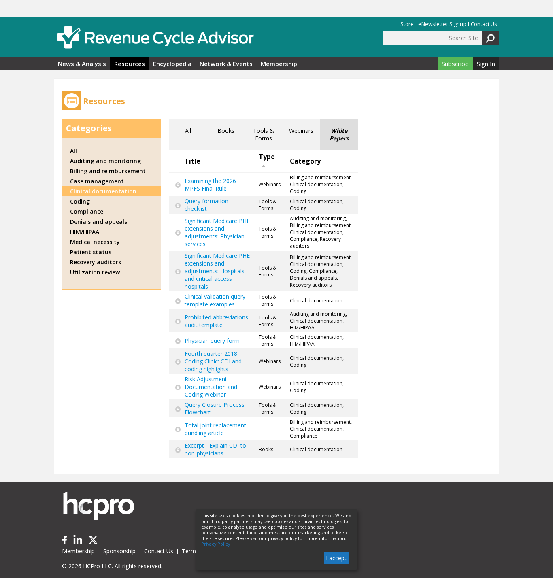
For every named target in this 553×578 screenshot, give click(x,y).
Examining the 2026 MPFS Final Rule (210, 184)
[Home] (155, 37)
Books (225, 130)
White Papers (339, 134)
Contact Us (484, 24)
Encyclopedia (172, 64)
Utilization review (95, 272)
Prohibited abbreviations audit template (216, 321)
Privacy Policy (215, 544)
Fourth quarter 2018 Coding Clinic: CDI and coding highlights (213, 361)
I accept (336, 558)
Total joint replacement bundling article (215, 429)
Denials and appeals (98, 221)
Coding (80, 201)
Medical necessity (95, 242)
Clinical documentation (103, 191)
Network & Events (226, 64)
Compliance (86, 211)
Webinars (301, 130)
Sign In (486, 64)
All (188, 130)
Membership (279, 64)
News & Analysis (82, 64)
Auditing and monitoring (105, 161)
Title (192, 161)
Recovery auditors (95, 262)
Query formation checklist (206, 204)
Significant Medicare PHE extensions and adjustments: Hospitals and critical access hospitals (217, 271)
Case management (97, 181)
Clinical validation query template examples (215, 300)
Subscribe (455, 64)
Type (267, 156)
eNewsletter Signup (442, 24)
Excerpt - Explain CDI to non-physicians (215, 449)
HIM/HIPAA (84, 232)
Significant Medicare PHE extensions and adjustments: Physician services (217, 232)
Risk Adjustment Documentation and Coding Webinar (211, 386)
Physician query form (212, 340)
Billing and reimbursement (108, 171)
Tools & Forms (263, 134)
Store (407, 24)
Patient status (90, 252)
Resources (129, 64)
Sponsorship (119, 551)
